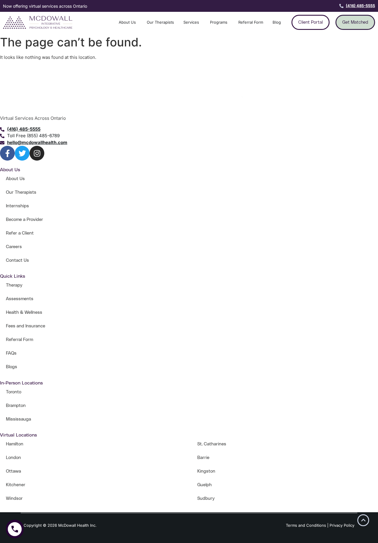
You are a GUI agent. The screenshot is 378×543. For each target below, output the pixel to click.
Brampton (16, 405)
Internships (17, 206)
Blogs (11, 367)
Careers (14, 247)
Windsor (14, 498)
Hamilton (14, 444)
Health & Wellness (24, 312)
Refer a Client (20, 233)
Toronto (13, 392)
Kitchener (15, 485)
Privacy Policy (342, 525)
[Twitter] (22, 153)
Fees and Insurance (25, 326)
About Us (15, 179)
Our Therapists (21, 192)
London (13, 457)
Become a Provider (24, 219)
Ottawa (13, 471)
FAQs (11, 353)
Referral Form (19, 339)
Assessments (19, 299)
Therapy (14, 285)
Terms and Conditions (306, 525)
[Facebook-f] (7, 153)
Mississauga (18, 419)
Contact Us (17, 260)
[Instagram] (37, 153)
